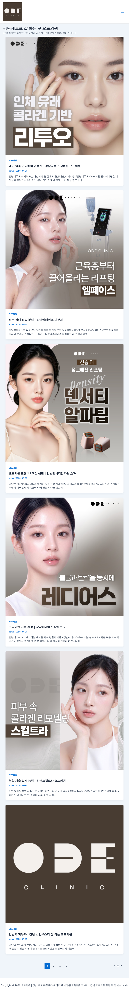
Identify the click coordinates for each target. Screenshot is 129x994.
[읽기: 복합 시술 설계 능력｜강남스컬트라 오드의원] (65, 710)
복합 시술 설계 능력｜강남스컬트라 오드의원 (37, 780)
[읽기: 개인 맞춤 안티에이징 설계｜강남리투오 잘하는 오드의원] (65, 96)
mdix (125, 985)
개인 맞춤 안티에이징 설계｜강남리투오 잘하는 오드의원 (45, 166)
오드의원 (13, 160)
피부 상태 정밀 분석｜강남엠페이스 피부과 (36, 319)
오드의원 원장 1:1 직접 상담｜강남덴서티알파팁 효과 (42, 473)
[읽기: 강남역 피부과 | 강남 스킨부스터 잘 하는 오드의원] (65, 864)
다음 (118, 965)
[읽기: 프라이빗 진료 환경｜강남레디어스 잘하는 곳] (65, 557)
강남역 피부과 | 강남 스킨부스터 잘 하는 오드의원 (40, 934)
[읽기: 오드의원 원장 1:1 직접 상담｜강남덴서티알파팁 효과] (65, 403)
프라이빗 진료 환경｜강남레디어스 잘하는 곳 (37, 627)
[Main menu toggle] (122, 12)
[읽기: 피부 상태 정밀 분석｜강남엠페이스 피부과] (65, 249)
